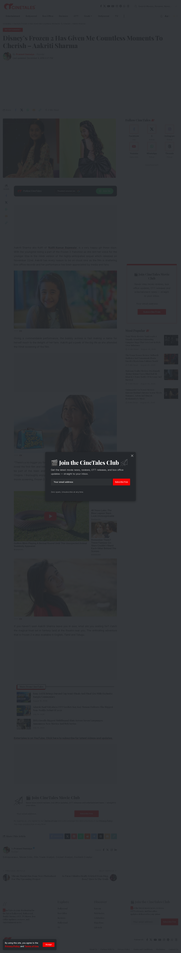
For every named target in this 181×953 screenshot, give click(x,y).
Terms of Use (31, 946)
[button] (48, 944)
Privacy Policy (12, 946)
